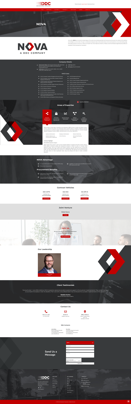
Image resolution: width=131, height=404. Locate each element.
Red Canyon (69, 388)
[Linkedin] (38, 387)
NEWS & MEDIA (73, 9)
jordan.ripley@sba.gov (55, 333)
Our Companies (54, 381)
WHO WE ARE (48, 9)
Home (53, 378)
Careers (53, 385)
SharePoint (42, 389)
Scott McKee (49, 274)
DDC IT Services (69, 380)
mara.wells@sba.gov (69, 333)
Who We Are (54, 380)
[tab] (47, 117)
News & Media (54, 383)
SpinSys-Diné (69, 392)
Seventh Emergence (70, 390)
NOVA (68, 378)
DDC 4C (68, 381)
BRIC (68, 383)
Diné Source (69, 385)
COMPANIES (65, 9)
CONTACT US (87, 9)
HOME (42, 9)
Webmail (39, 389)
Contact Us (54, 387)
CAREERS (80, 9)
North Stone (69, 387)
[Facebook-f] (40, 387)
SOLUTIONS (56, 9)
